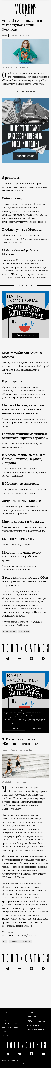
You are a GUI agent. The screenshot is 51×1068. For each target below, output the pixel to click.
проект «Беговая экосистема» (20, 941)
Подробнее (37, 728)
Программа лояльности (37, 1029)
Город (4, 750)
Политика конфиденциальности (37, 1021)
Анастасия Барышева (19, 36)
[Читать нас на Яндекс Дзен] (31, 658)
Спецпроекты (33, 1026)
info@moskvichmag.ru (17, 1063)
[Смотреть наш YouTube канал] (43, 658)
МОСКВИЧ (25, 9)
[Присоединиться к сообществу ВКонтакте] (20, 658)
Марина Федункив (9, 631)
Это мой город (24, 631)
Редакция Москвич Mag (21, 750)
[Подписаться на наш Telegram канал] (8, 658)
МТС (4, 941)
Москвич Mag (15, 1060)
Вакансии (31, 1016)
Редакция (31, 1012)
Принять (14, 728)
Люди (4, 36)
